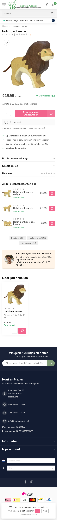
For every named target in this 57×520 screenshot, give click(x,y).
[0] (53, 5)
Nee (45, 510)
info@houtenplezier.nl (27, 262)
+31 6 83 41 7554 (16, 404)
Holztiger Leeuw (19, 26)
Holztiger (7, 34)
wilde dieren (28, 243)
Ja (38, 510)
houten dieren (37, 238)
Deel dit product (36, 128)
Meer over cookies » (29, 514)
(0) (29, 34)
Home (5, 26)
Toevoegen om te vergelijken (14, 128)
